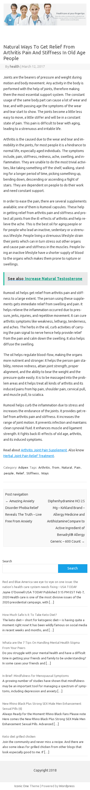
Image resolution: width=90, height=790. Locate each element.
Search (7, 561)
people (9, 473)
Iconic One (21, 786)
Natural (67, 467)
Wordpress (67, 786)
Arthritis (44, 467)
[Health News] (45, 24)
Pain (77, 467)
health (14, 66)
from (55, 467)
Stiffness (32, 473)
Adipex (23, 467)
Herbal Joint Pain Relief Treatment (28, 456)
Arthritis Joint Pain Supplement (44, 450)
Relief (20, 473)
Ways (45, 473)
